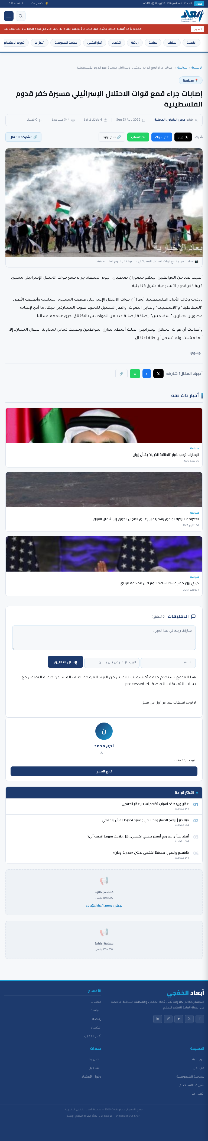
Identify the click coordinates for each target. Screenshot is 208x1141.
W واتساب (138, 137)
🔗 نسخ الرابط (112, 137)
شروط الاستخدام (14, 42)
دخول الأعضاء (91, 1077)
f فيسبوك (161, 137)
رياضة (135, 42)
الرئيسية (191, 42)
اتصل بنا (39, 42)
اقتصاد (116, 42)
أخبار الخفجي (94, 42)
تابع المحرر (104, 771)
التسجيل (95, 1068)
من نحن (198, 1068)
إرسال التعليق (65, 662)
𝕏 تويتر (183, 137)
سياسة (153, 42)
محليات (172, 42)
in (157, 1019)
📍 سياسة (191, 80)
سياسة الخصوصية (65, 42)
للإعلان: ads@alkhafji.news (104, 905)
